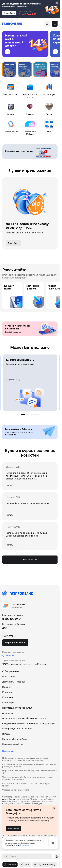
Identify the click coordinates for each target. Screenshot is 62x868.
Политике (24, 845)
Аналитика (7, 713)
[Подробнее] (7, 51)
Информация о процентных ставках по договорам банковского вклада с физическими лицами (25, 759)
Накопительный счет (13, 744)
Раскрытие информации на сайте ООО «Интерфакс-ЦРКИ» (26, 784)
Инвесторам (8, 702)
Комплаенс (8, 697)
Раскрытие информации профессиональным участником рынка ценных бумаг (29, 765)
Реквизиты (8, 692)
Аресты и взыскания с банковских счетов (24, 718)
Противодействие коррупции (17, 707)
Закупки (6, 687)
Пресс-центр (9, 676)
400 (4, 628)
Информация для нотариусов (17, 728)
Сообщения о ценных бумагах (16, 790)
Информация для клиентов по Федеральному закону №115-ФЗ (29, 772)
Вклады (6, 733)
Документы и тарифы (13, 681)
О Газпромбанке (10, 671)
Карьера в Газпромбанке (15, 739)
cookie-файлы (8, 799)
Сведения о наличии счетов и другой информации (28, 723)
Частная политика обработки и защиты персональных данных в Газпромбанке (27, 778)
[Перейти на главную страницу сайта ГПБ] (12, 24)
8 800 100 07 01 (11, 618)
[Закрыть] (57, 3)
